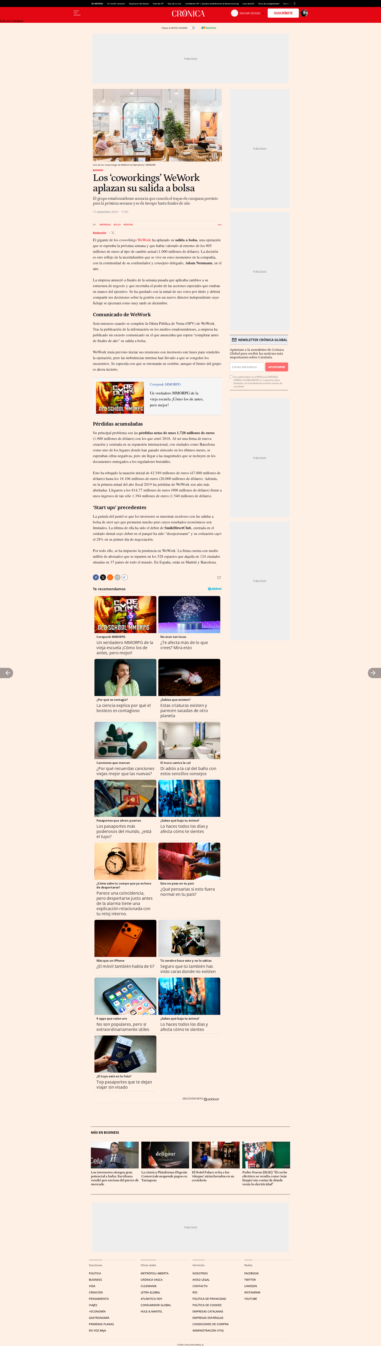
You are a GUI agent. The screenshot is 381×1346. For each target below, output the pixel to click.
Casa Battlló (248, 3)
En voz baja (97, 1330)
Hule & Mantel (151, 1311)
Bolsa (117, 224)
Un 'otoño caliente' (116, 3)
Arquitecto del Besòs (139, 3)
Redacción (100, 232)
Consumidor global (156, 1305)
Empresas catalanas (207, 1311)
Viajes (93, 1305)
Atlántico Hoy (151, 1299)
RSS (194, 1292)
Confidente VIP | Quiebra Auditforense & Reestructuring (212, 3)
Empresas (105, 224)
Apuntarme (276, 367)
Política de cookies (207, 1305)
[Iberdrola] (208, 28)
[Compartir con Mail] (117, 577)
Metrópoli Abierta (154, 1273)
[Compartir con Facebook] (96, 577)
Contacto (200, 1286)
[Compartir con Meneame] (110, 577)
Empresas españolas (207, 1318)
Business (98, 170)
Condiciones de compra (210, 1324)
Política (95, 1273)
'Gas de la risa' (174, 3)
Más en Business (105, 1133)
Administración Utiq (208, 1330)
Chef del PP (158, 3)
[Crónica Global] (190, 13)
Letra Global (150, 1292)
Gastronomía (99, 1318)
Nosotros (200, 1273)
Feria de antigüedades (268, 3)
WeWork (128, 224)
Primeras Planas (101, 1324)
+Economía (97, 1311)
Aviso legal (201, 1280)
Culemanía (149, 1286)
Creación (96, 1292)
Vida (92, 1286)
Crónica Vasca (152, 1280)
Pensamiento (99, 1299)
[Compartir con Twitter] (103, 577)
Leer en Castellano (11, 21)
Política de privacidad (209, 1299)
